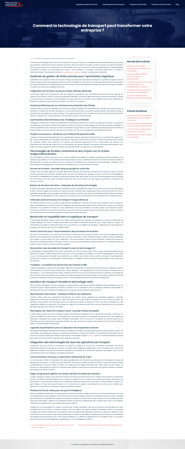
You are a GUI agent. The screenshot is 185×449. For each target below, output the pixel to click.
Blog (177, 4)
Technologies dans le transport (113, 4)
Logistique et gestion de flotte (87, 4)
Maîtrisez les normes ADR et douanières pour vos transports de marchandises (138, 68)
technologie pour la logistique (71, 72)
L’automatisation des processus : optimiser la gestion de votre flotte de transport (53, 426)
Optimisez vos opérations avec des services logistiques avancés (99, 425)
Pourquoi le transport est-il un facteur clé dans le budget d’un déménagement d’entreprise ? (140, 84)
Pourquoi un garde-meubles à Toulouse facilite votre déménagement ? (137, 76)
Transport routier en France (161, 4)
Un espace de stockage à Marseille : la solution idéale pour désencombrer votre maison (140, 118)
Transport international (138, 4)
